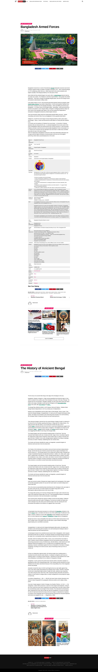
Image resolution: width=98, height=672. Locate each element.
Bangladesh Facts (44, 293)
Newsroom (27, 31)
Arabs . (49, 404)
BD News (51, 293)
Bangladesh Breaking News (36, 1)
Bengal (33, 512)
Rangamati (50, 516)
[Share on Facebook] (38, 68)
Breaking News (57, 293)
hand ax (45, 516)
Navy (35, 277)
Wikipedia (36, 283)
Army (35, 273)
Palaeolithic (49, 514)
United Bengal (57, 95)
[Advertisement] (49, 14)
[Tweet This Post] (45, 68)
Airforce (35, 280)
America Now (66, 1)
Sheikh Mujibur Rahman (33, 104)
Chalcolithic (59, 511)
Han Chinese (42, 404)
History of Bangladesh (41, 601)
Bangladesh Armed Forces (51, 292)
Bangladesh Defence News (34, 293)
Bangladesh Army (62, 292)
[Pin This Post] (52, 68)
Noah (33, 426)
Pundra (39, 429)
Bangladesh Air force (40, 292)
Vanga (35, 429)
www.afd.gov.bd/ (37, 270)
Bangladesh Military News (55, 1)
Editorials (45, 1)
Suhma (53, 429)
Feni (56, 516)
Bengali (52, 88)
